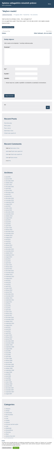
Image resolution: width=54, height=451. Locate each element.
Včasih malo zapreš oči (10, 133)
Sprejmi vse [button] (16, 447)
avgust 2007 (9, 393)
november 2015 (10, 214)
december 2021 (10, 192)
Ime (5, 69)
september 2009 (10, 346)
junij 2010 (8, 329)
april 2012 (8, 286)
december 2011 (10, 294)
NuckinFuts (26, 14)
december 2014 (10, 231)
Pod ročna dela (8, 123)
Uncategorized (9, 438)
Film (7, 416)
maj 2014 (8, 241)
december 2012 (10, 270)
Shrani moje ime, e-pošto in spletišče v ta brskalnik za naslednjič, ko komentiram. (26, 82)
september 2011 (10, 300)
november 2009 (10, 343)
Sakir (7, 154)
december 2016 (10, 198)
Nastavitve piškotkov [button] (7, 447)
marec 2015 (9, 227)
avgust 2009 (9, 348)
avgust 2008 (9, 372)
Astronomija (9, 412)
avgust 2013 (9, 257)
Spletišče (6, 78)
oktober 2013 (9, 253)
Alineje (7, 410)
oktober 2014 (9, 235)
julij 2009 (8, 350)
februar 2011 (9, 313)
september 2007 (10, 391)
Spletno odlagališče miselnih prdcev (19, 3)
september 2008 (10, 370)
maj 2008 (8, 378)
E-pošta (6, 73)
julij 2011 (8, 303)
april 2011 (8, 309)
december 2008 (10, 364)
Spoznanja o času (8, 130)
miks (7, 426)
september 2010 (10, 323)
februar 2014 (9, 245)
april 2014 (8, 243)
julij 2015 (8, 219)
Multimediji (8, 428)
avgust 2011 (9, 302)
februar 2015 (9, 229)
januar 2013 (9, 268)
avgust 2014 (9, 237)
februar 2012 (9, 290)
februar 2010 (9, 337)
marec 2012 (9, 288)
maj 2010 (8, 331)
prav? (12, 27)
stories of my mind (7, 14)
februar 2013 (9, 266)
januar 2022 (9, 190)
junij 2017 (8, 194)
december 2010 (10, 317)
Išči (5, 104)
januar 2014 (9, 247)
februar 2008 (9, 384)
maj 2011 (8, 307)
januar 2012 (9, 292)
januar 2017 (9, 196)
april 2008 (8, 380)
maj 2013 (8, 260)
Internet (8, 422)
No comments (34, 14)
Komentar (7, 47)
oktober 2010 (9, 321)
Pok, (10, 160)
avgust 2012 (9, 278)
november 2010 (10, 319)
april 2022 (8, 188)
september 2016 (10, 202)
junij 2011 (8, 305)
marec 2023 (9, 184)
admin (7, 151)
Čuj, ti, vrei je (7, 128)
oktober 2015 (9, 216)
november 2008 (10, 366)
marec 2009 (9, 358)
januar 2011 (9, 315)
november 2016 (10, 200)
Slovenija (8, 432)
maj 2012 (8, 284)
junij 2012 (8, 282)
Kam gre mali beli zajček (12, 424)
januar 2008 (9, 386)
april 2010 (8, 333)
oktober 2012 (9, 274)
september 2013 (10, 255)
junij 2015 (8, 221)
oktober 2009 (9, 344)
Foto (7, 418)
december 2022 (10, 186)
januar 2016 (9, 210)
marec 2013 (9, 264)
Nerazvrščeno (9, 430)
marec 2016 (9, 208)
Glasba (7, 420)
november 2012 (10, 272)
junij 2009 (8, 352)
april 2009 (8, 356)
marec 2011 (9, 311)
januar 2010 (9, 339)
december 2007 (10, 387)
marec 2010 (9, 335)
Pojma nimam (13, 157)
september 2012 (10, 276)
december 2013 (10, 249)
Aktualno (8, 408)
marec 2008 (9, 382)
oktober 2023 (9, 182)
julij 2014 (8, 239)
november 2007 (10, 389)
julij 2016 (8, 206)
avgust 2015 (9, 217)
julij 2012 (8, 280)
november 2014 (10, 233)
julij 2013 (8, 259)
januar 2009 (9, 362)
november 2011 (10, 296)
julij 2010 (8, 327)
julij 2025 (8, 176)
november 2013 (10, 251)
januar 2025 (9, 178)
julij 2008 (8, 374)
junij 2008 (8, 376)
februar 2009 (9, 360)
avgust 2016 (9, 204)
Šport (7, 434)
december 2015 (10, 212)
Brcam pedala (9, 414)
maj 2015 (8, 223)
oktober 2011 (9, 298)
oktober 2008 (9, 368)
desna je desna (6, 27)
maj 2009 (8, 354)
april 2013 (8, 262)
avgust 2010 (9, 325)
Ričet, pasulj (7, 125)
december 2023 (10, 180)
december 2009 (10, 341)
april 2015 (8, 225)
